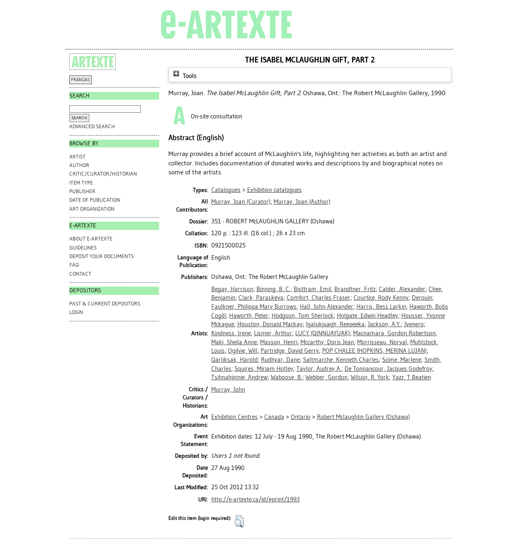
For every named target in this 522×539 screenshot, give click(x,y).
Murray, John (228, 389)
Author (79, 165)
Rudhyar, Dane (280, 359)
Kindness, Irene (231, 333)
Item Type (81, 183)
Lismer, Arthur (273, 333)
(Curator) (240, 201)
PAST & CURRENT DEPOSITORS (104, 304)
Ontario (300, 417)
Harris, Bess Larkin (381, 306)
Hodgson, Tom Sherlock (303, 315)
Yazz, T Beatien (411, 377)
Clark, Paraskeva (261, 297)
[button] (239, 521)
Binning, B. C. (273, 289)
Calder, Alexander (402, 289)
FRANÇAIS (80, 79)
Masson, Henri (278, 342)
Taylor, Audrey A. (318, 368)
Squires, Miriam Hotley (263, 368)
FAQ (74, 265)
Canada (274, 417)
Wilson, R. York (370, 377)
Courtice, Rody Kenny (381, 297)
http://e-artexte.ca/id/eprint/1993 (255, 499)
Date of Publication (94, 200)
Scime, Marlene (401, 359)
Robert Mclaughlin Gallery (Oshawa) (363, 417)
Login (76, 312)
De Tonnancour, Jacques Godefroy (388, 368)
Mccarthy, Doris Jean (327, 342)
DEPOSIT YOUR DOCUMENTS (101, 256)
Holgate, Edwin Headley (367, 315)
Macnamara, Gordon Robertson (394, 333)
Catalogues (226, 190)
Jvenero (414, 324)
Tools (189, 76)
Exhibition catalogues (274, 190)
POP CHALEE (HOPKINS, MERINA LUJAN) (374, 350)
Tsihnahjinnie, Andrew (239, 377)
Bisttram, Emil (312, 289)
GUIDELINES (83, 248)
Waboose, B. (286, 377)
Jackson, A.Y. (384, 324)
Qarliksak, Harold (234, 359)
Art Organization (92, 209)
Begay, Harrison (232, 289)
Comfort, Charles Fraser (318, 297)
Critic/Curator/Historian (103, 174)
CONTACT (80, 274)
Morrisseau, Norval (382, 342)
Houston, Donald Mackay (270, 324)
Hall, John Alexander (326, 306)
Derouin (422, 297)
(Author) (302, 201)
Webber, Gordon (326, 377)
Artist (77, 157)
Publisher (82, 191)
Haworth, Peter (248, 315)
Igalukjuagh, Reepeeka (335, 324)
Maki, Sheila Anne (234, 342)
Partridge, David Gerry (290, 350)
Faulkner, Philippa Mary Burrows (253, 306)
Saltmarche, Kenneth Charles (341, 359)
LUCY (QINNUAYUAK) (322, 333)
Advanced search (92, 126)
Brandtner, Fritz (355, 289)
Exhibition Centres (234, 417)
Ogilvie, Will (242, 350)
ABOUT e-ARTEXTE (91, 239)
